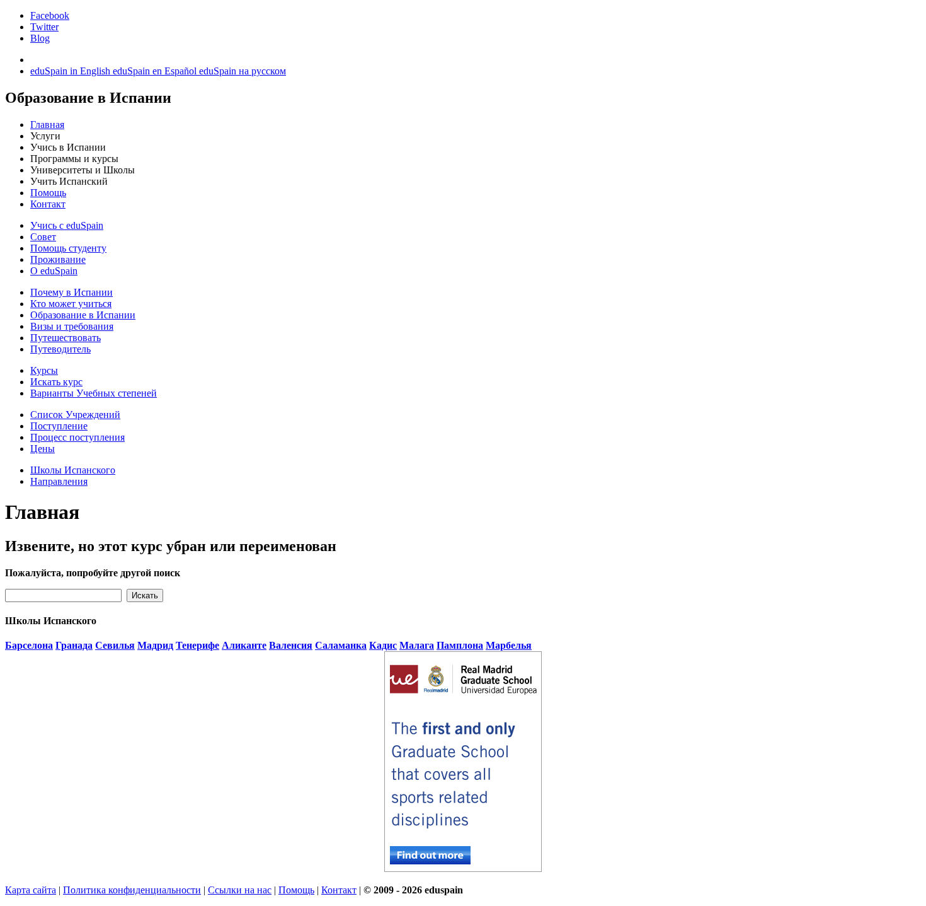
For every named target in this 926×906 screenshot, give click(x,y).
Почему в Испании (71, 292)
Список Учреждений (75, 414)
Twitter (44, 26)
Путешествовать (65, 337)
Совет (43, 236)
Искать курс (56, 381)
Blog (40, 38)
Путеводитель (60, 349)
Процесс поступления (77, 437)
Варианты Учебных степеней (93, 393)
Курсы (44, 370)
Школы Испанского (72, 470)
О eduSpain (53, 270)
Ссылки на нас (240, 890)
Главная (47, 124)
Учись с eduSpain (66, 225)
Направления (59, 481)
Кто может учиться (70, 303)
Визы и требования (71, 326)
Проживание (58, 259)
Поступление (59, 426)
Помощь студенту (68, 248)
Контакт (48, 204)
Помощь (48, 192)
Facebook (49, 15)
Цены (42, 448)
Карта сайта (30, 890)
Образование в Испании (82, 315)
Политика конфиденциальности (132, 890)
